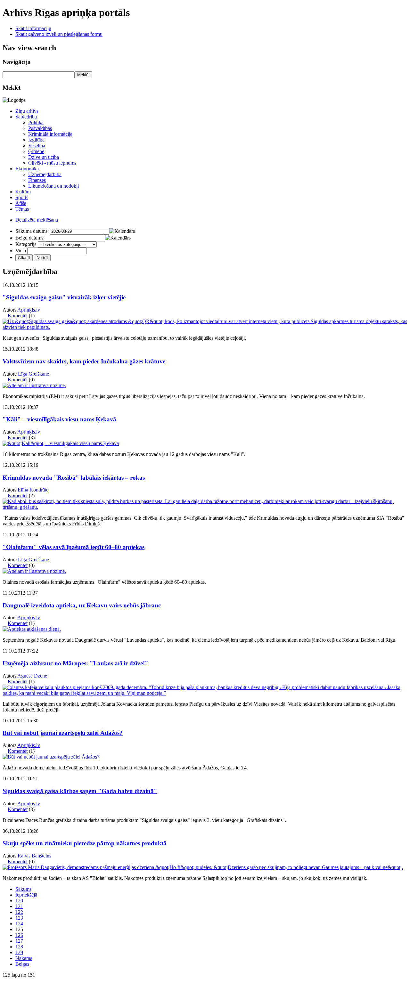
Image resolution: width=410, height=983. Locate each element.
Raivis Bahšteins (34, 855)
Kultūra (23, 191)
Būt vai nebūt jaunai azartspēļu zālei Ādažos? (63, 732)
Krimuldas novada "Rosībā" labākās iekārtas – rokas (74, 477)
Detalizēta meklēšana (36, 220)
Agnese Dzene (32, 675)
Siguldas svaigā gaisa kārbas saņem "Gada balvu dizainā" (80, 791)
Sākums (23, 889)
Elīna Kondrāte (33, 489)
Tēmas (22, 209)
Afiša (20, 203)
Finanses (37, 180)
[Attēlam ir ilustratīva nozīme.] (34, 385)
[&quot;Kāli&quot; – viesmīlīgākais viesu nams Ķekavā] (61, 443)
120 (19, 900)
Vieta (20, 250)
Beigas (22, 964)
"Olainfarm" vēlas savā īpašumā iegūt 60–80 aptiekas (73, 547)
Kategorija (26, 244)
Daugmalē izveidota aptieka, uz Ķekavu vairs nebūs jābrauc (82, 605)
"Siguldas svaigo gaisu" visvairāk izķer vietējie (64, 297)
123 (19, 918)
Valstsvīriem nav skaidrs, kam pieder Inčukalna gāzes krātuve (84, 361)
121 (19, 906)
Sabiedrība (26, 116)
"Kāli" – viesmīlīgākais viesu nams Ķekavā (59, 419)
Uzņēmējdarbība (45, 174)
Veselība (36, 145)
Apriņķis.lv (28, 310)
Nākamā (23, 958)
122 (19, 912)
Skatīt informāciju (33, 28)
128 (19, 946)
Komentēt (18, 315)
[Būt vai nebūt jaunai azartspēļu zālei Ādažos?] (51, 757)
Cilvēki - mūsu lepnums (52, 163)
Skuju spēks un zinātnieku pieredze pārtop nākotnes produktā (85, 843)
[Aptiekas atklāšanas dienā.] (32, 629)
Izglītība (36, 139)
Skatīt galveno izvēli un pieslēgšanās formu (58, 34)
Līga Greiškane (33, 374)
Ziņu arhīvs (26, 111)
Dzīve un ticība (43, 157)
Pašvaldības (40, 128)
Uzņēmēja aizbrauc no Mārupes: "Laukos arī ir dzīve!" (75, 663)
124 (19, 923)
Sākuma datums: (32, 231)
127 (19, 941)
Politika (36, 122)
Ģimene (36, 151)
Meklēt (83, 74)
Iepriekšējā (26, 895)
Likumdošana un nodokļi (53, 186)
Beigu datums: (30, 237)
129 (19, 952)
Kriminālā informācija (50, 134)
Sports (21, 197)
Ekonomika (27, 168)
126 (19, 935)
